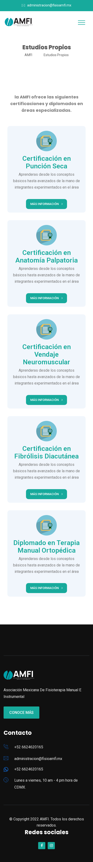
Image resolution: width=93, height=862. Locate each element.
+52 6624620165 (28, 747)
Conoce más (21, 712)
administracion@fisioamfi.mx (49, 5)
